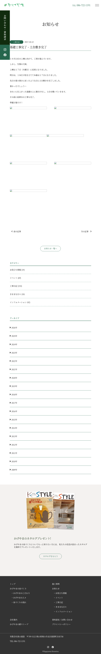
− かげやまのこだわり (21, 593)
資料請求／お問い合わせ (62, 619)
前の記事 (17, 231)
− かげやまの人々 (19, 597)
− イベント (58, 597)
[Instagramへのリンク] (48, 646)
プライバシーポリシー (61, 624)
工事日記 (16, 42)
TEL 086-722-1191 (17, 641)
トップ (12, 584)
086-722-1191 (81, 5)
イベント (13, 278)
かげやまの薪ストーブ (19, 624)
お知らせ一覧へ (50, 248)
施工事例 (55, 584)
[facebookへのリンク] (53, 646)
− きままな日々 (60, 606)
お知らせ (55, 588)
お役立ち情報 (15, 269)
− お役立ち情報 (60, 593)
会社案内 (13, 619)
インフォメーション (18, 302)
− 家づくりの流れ (19, 602)
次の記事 (84, 231)
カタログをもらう (50, 556)
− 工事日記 (58, 602)
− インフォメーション (63, 611)
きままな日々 (15, 294)
